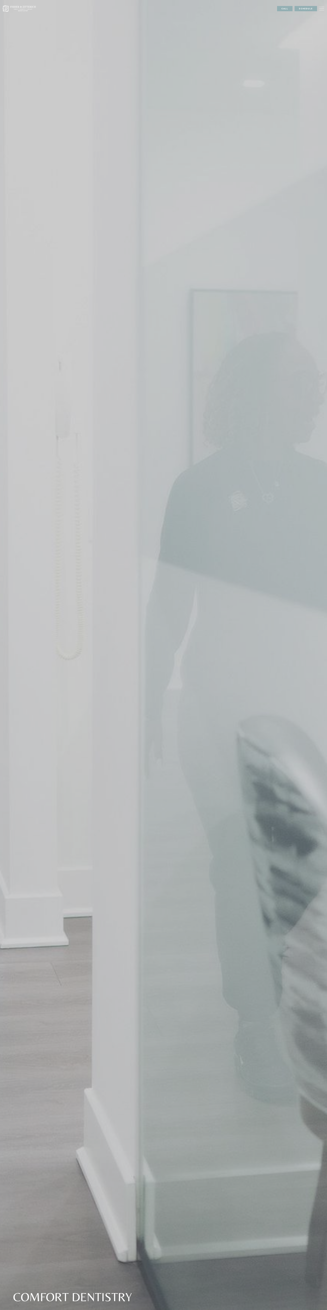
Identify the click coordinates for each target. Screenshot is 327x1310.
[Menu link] (321, 8)
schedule (306, 8)
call (284, 8)
